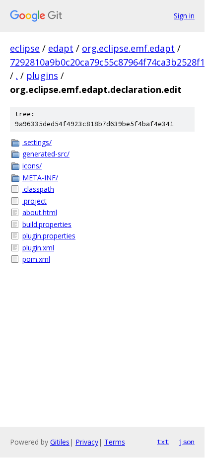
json (187, 441)
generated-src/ (45, 153)
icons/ (32, 165)
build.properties (46, 224)
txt (163, 441)
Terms (114, 442)
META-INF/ (40, 177)
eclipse (25, 48)
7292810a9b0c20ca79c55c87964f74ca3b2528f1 (107, 62)
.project (34, 201)
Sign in (184, 15)
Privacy (86, 442)
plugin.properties (48, 235)
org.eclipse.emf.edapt (128, 48)
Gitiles (59, 442)
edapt (60, 48)
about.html (39, 212)
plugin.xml (38, 247)
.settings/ (37, 142)
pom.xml (36, 259)
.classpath (38, 189)
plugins (42, 75)
